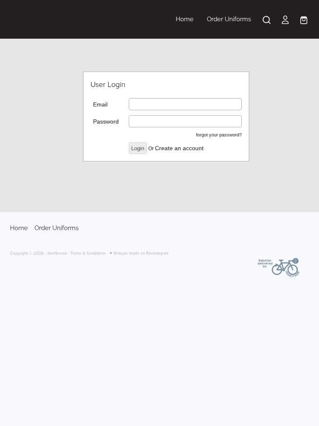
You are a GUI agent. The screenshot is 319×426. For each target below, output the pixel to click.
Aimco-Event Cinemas (25, 19)
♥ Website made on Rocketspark (139, 253)
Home (185, 18)
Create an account (179, 148)
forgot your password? (219, 134)
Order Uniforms (229, 18)
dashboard (57, 253)
